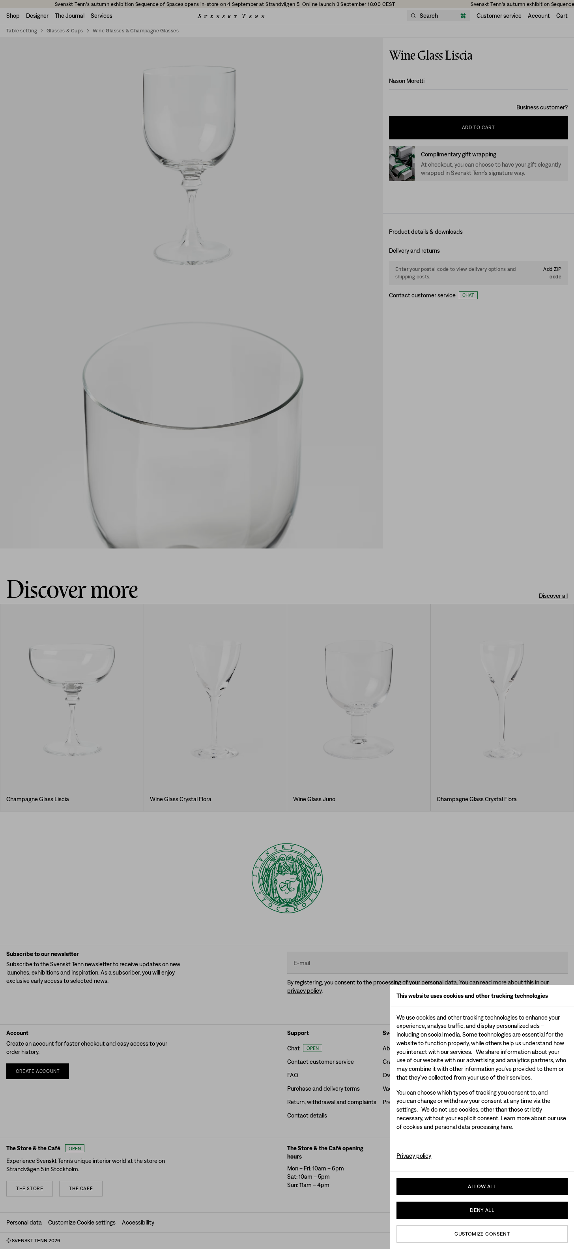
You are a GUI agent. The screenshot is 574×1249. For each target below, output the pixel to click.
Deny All (482, 1210)
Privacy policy (413, 1155)
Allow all (482, 1186)
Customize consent (482, 1234)
